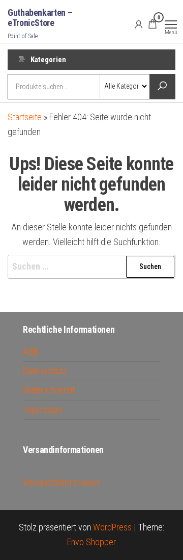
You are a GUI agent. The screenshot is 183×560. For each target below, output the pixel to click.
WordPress (112, 527)
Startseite (25, 117)
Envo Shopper (91, 542)
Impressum (43, 409)
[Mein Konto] (138, 24)
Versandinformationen (61, 482)
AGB (30, 351)
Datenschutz (45, 370)
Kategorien (48, 59)
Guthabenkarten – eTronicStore (40, 17)
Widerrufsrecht (49, 390)
